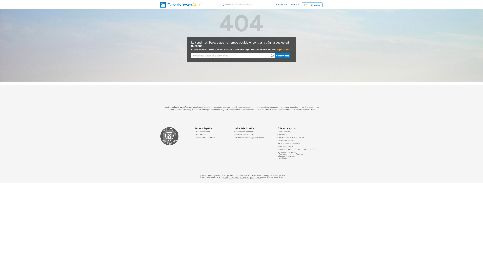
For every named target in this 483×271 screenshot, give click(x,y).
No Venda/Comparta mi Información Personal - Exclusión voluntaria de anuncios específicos (290, 155)
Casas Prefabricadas (203, 132)
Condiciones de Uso (285, 146)
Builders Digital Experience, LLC (211, 177)
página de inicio (283, 49)
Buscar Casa (281, 4)
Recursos (295, 4)
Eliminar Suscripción (285, 141)
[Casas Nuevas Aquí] (181, 5)
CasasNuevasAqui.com (183, 107)
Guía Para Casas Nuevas (243, 135)
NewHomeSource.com (243, 132)
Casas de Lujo (200, 135)
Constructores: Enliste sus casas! (290, 138)
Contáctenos (282, 135)
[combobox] (233, 55)
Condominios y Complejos (205, 138)
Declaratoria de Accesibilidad (288, 143)
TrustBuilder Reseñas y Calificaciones (249, 138)
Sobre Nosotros (283, 132)
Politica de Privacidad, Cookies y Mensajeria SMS (296, 149)
